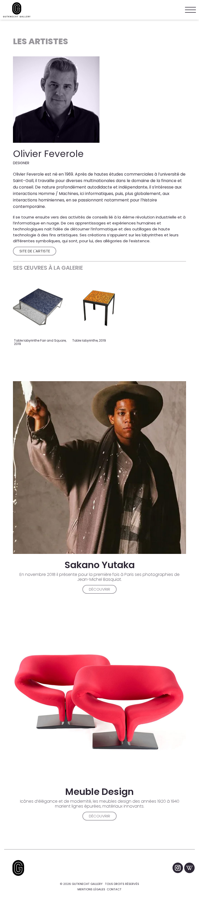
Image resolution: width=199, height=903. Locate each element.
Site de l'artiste (34, 251)
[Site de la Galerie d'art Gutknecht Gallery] (16, 9)
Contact (114, 889)
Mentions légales (91, 889)
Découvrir (99, 589)
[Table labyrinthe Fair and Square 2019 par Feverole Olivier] (40, 308)
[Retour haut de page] (18, 868)
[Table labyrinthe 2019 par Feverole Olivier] (99, 308)
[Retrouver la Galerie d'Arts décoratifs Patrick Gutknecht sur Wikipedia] (189, 868)
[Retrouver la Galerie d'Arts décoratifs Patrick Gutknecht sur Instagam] (178, 868)
